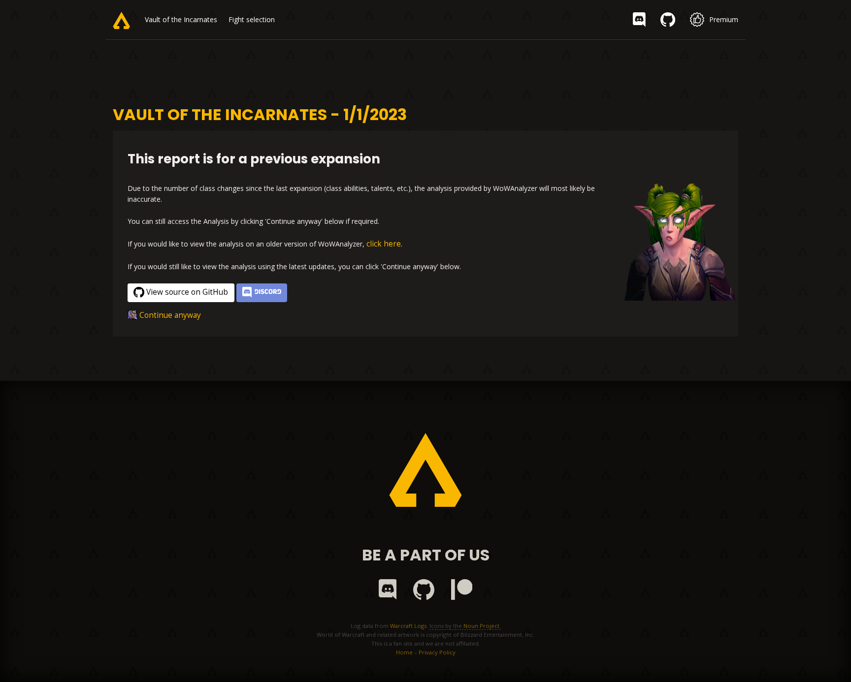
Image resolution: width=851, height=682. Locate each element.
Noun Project (481, 625)
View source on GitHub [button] (187, 292)
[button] (261, 293)
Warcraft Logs (408, 625)
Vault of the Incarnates (181, 19)
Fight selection (252, 19)
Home (404, 652)
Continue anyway (170, 315)
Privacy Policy (437, 652)
